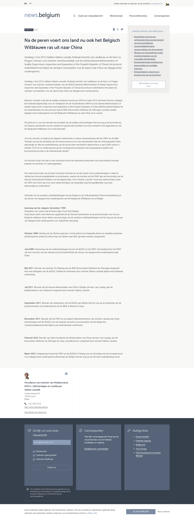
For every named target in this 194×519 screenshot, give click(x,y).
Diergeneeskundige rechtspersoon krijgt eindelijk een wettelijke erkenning (148, 65)
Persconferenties (138, 16)
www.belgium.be (156, 4)
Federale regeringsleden (46, 455)
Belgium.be (140, 445)
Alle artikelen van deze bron (148, 84)
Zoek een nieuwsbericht (90, 16)
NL (25, 3)
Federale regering (143, 441)
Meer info (92, 513)
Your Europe (141, 449)
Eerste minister (142, 437)
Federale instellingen (44, 459)
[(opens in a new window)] (117, 29)
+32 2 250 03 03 (34, 404)
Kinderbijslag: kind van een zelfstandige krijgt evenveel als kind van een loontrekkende (149, 40)
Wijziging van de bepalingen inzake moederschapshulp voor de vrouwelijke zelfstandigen (148, 56)
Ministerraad (116, 16)
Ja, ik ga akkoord (141, 512)
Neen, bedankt (164, 512)
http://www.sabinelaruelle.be (36, 407)
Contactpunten (162, 16)
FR (30, 3)
